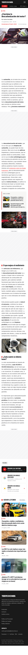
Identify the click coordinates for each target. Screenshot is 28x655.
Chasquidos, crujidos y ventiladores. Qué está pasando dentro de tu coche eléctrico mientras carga (13, 523)
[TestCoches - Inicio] (7, 2)
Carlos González (8, 19)
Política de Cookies (6, 621)
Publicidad (4, 609)
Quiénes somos (5, 614)
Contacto (4, 611)
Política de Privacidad (7, 619)
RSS (16, 634)
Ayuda (3, 10)
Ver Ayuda (23, 500)
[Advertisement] (14, 62)
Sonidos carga (13, 6)
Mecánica (5, 463)
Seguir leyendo (10, 500)
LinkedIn (20, 634)
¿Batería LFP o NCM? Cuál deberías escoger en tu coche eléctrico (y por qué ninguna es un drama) (14, 579)
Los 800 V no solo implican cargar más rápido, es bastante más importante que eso (14, 551)
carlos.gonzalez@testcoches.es (10, 631)
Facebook (4, 634)
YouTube (11, 634)
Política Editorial (6, 623)
